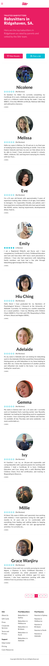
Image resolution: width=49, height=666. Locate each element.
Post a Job (36, 56)
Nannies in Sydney (40, 615)
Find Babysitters (24, 612)
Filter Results (14, 56)
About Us (5, 615)
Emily (24, 243)
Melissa (25, 137)
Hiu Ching (25, 296)
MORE (6, 107)
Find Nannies (39, 612)
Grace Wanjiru (24, 560)
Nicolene (24, 87)
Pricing (4, 646)
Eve (24, 190)
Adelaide (24, 349)
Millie (24, 507)
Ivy (24, 454)
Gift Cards (5, 619)
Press (4, 622)
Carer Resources (7, 650)
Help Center (6, 643)
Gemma (24, 402)
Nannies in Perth (40, 630)
